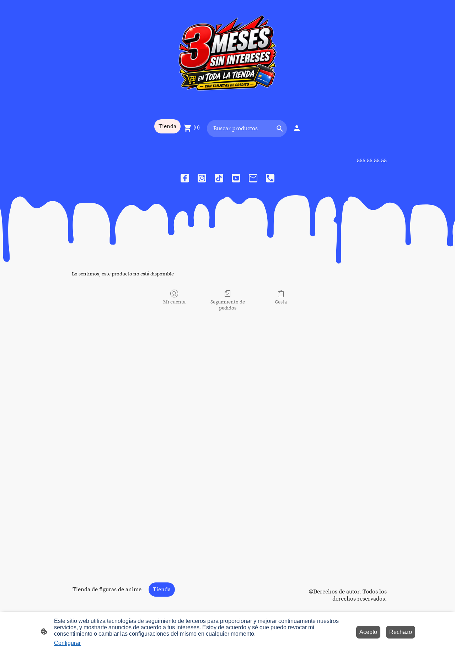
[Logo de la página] (227, 56)
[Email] (253, 178)
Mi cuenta (174, 302)
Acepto (368, 632)
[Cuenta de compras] (297, 128)
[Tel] (270, 178)
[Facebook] (185, 178)
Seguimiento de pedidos (227, 305)
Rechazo (400, 632)
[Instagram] (202, 178)
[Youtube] (236, 178)
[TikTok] (219, 178)
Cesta (281, 302)
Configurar (67, 643)
